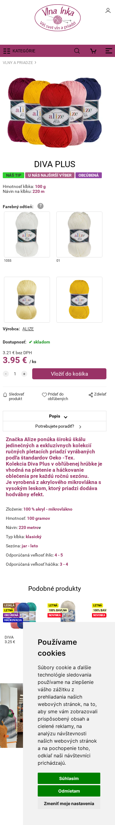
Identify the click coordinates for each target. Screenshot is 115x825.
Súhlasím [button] (69, 778)
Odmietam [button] (69, 790)
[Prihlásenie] (108, 12)
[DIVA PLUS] (54, 112)
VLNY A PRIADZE (18, 62)
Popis (54, 416)
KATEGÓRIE (24, 50)
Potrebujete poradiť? (54, 426)
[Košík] (95, 51)
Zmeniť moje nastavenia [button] (69, 803)
